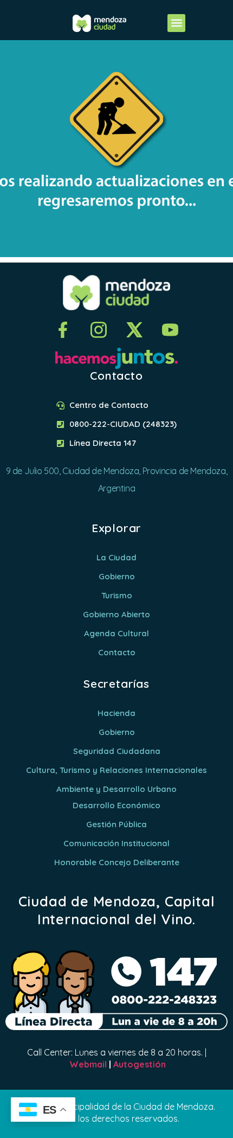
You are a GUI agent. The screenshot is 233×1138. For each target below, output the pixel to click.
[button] (176, 23)
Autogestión (139, 1064)
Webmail (88, 1064)
